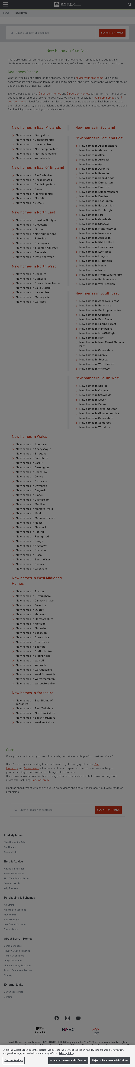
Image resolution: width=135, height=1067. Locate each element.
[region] (67, 1056)
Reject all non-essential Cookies (110, 1060)
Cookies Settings (13, 1060)
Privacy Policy (66, 1053)
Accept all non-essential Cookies (68, 1060)
